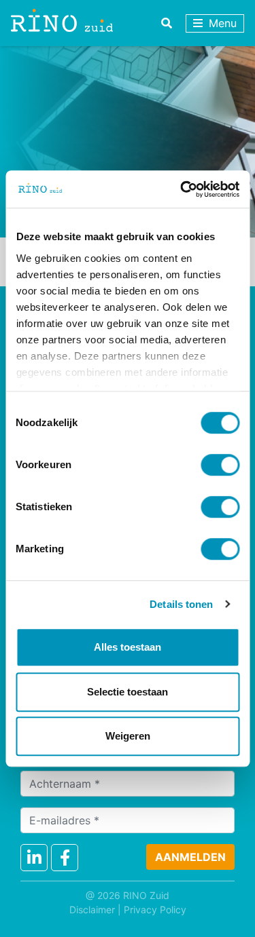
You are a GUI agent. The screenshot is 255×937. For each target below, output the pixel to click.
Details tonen (181, 604)
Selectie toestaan (127, 691)
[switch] (220, 465)
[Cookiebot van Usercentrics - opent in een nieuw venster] (181, 189)
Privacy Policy (155, 909)
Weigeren (127, 736)
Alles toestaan (127, 647)
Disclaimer (92, 909)
